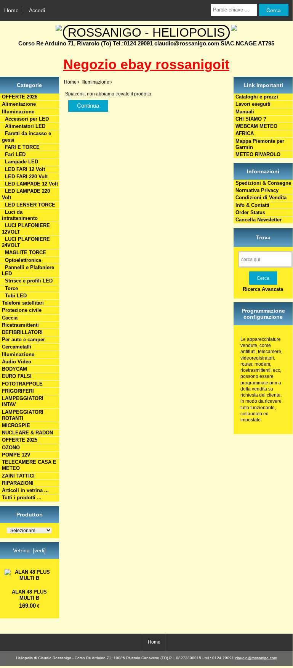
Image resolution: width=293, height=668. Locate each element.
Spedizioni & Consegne (263, 183)
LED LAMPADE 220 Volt (26, 194)
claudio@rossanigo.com (186, 43)
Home (11, 10)
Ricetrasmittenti (20, 325)
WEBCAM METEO (256, 126)
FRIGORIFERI (18, 391)
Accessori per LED (25, 119)
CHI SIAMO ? (250, 119)
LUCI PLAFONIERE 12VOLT (26, 228)
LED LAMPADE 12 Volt (30, 184)
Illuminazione (18, 354)
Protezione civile (22, 310)
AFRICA (244, 133)
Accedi (37, 10)
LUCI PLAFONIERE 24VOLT (26, 242)
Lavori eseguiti (253, 104)
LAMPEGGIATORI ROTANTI (22, 415)
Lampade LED (20, 162)
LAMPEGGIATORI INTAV (22, 401)
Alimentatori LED (23, 126)
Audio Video (16, 362)
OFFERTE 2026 (19, 97)
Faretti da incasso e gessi (26, 136)
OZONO (11, 447)
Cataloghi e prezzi (256, 97)
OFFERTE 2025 (19, 440)
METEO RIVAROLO (257, 154)
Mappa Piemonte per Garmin (259, 144)
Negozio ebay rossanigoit (146, 64)
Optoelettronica (21, 260)
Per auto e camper (23, 339)
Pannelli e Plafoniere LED (28, 270)
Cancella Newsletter (258, 220)
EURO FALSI (17, 376)
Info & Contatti (252, 205)
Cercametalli (16, 347)
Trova (263, 237)
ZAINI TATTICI (18, 476)
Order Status (250, 212)
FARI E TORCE (21, 147)
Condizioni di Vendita (261, 197)
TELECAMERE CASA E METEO (29, 465)
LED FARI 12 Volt (23, 169)
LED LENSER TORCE (28, 205)
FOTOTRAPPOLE (22, 384)
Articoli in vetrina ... (25, 490)
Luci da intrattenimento (20, 215)
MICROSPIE (16, 425)
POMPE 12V (16, 455)
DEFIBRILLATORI (22, 332)
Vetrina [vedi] (29, 550)
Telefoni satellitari (23, 303)
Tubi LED (14, 296)
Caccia (10, 318)
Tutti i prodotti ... (22, 497)
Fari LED (14, 154)
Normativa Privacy (257, 190)
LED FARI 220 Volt (25, 176)
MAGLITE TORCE (24, 252)
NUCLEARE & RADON (27, 433)
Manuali (244, 112)
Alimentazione (19, 104)
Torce (10, 288)
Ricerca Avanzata (263, 289)
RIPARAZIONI (18, 483)
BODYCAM (14, 369)
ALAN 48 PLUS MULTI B (29, 595)
